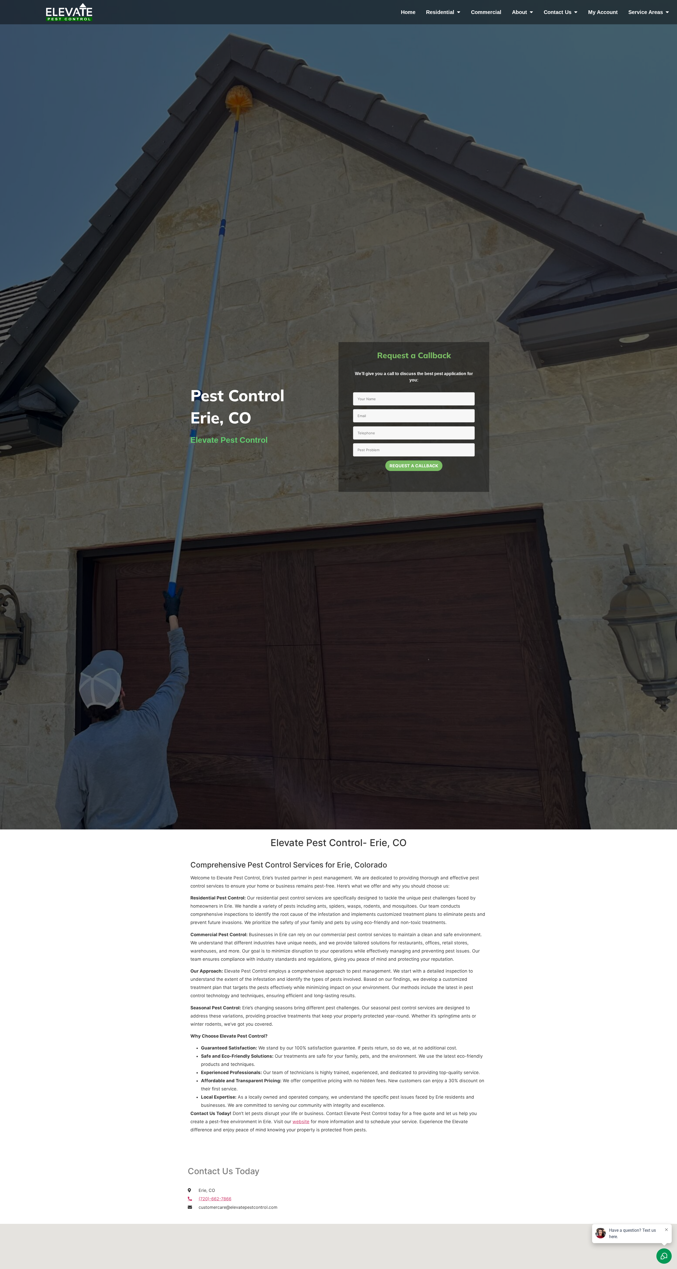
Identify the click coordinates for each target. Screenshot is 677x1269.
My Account (603, 12)
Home (408, 12)
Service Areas (645, 12)
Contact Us (557, 12)
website (300, 1121)
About (519, 12)
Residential (440, 12)
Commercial (486, 12)
